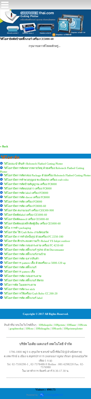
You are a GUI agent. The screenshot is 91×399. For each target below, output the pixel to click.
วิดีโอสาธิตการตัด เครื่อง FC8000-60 (25, 205)
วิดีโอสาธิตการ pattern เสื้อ (19, 271)
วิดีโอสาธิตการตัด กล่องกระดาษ (22, 276)
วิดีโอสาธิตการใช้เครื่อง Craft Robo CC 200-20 (31, 293)
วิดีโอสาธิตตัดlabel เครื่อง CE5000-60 (25, 214)
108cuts (82, 324)
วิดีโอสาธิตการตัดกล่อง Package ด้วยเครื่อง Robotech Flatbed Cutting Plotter (47, 175)
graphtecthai (17, 328)
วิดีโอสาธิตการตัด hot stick (19, 289)
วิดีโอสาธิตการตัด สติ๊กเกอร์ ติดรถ (24, 280)
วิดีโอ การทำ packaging (17, 227)
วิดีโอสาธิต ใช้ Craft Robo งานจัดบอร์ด (26, 232)
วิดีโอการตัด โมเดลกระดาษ (20, 284)
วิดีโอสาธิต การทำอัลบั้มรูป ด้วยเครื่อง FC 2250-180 (33, 236)
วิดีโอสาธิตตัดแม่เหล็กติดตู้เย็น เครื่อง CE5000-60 (32, 223)
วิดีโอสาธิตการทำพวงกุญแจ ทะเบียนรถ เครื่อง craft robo (36, 179)
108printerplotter (73, 328)
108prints (59, 324)
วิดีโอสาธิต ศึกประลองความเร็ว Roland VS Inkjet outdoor (37, 240)
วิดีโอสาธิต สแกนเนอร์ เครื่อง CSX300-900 (29, 210)
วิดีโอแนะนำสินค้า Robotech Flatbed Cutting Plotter (33, 163)
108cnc (29, 328)
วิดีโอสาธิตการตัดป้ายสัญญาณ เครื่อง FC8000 (30, 184)
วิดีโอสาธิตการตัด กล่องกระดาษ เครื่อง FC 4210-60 (33, 245)
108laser (71, 324)
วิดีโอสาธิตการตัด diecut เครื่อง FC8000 (27, 197)
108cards (56, 328)
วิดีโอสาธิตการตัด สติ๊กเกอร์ (20, 267)
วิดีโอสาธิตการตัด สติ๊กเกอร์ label (23, 297)
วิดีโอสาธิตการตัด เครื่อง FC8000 (23, 201)
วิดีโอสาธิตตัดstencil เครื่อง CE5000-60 (26, 219)
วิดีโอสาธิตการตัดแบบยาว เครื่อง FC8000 (28, 188)
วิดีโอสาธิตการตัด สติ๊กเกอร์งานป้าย (25, 254)
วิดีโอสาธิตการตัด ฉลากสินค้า (21, 258)
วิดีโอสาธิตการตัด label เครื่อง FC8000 (26, 192)
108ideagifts (43, 328)
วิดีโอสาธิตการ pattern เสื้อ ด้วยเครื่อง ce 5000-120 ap (35, 262)
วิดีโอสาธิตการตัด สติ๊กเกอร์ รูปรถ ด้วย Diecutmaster (34, 249)
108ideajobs (45, 324)
